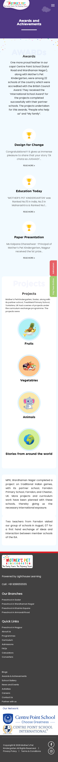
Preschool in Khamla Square (16, 608)
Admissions (7, 644)
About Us (6, 631)
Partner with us (9, 701)
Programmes (8, 635)
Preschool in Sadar (11, 599)
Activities (6, 688)
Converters (7, 656)
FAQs (4, 648)
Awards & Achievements (14, 676)
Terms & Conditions (31, 751)
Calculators (7, 652)
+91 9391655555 (17, 584)
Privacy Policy (10, 751)
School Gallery (9, 680)
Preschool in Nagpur (12, 627)
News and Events (10, 684)
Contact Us (7, 697)
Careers (6, 693)
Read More (28, 165)
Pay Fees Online (53, 286)
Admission (53, 268)
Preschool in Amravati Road (16, 612)
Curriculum (7, 640)
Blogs (4, 672)
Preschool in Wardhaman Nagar (18, 603)
